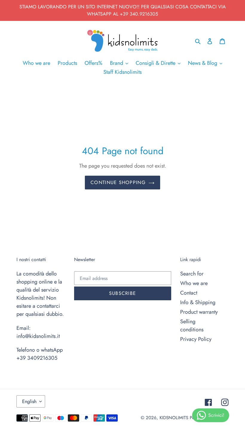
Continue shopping (118, 182)
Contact (188, 293)
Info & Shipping (197, 302)
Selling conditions (191, 325)
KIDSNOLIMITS (174, 417)
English (29, 401)
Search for (191, 274)
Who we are (194, 283)
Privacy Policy (196, 339)
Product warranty (199, 312)
